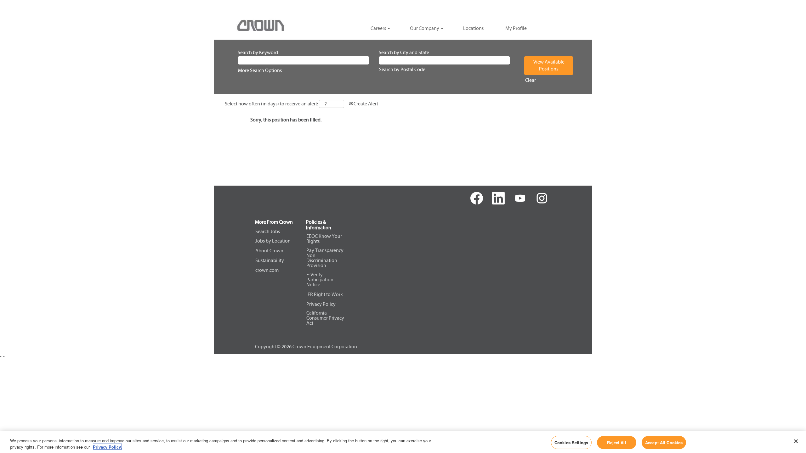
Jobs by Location (273, 241)
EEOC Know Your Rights (324, 238)
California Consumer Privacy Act (325, 318)
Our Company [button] (425, 28)
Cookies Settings (571, 442)
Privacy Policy (321, 304)
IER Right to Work (324, 294)
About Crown (269, 251)
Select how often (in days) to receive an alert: (271, 104)
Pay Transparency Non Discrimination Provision (324, 258)
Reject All (616, 442)
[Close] (796, 441)
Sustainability (269, 260)
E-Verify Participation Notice (319, 280)
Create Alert (365, 104)
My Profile (516, 28)
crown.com (267, 270)
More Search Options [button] (260, 70)
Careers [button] (379, 28)
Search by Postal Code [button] (402, 69)
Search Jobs (267, 231)
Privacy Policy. (107, 447)
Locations (473, 28)
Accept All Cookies (664, 442)
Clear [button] (530, 80)
